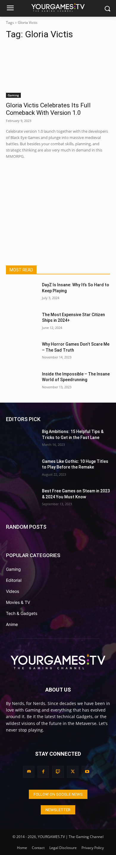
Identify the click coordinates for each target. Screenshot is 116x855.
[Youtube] (87, 771)
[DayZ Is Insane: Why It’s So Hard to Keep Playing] (21, 293)
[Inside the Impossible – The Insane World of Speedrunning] (21, 382)
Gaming (13, 95)
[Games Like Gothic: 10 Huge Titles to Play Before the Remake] (21, 470)
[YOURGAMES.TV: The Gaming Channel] (58, 661)
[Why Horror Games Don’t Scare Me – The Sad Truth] (21, 352)
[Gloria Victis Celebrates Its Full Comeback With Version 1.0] (58, 72)
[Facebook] (43, 771)
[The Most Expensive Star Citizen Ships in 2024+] (21, 323)
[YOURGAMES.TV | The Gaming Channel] (58, 7)
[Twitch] (58, 771)
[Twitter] (73, 771)
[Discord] (29, 771)
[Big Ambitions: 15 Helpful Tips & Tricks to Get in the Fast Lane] (21, 440)
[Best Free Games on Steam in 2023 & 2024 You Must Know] (21, 499)
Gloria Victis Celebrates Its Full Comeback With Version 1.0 (48, 109)
